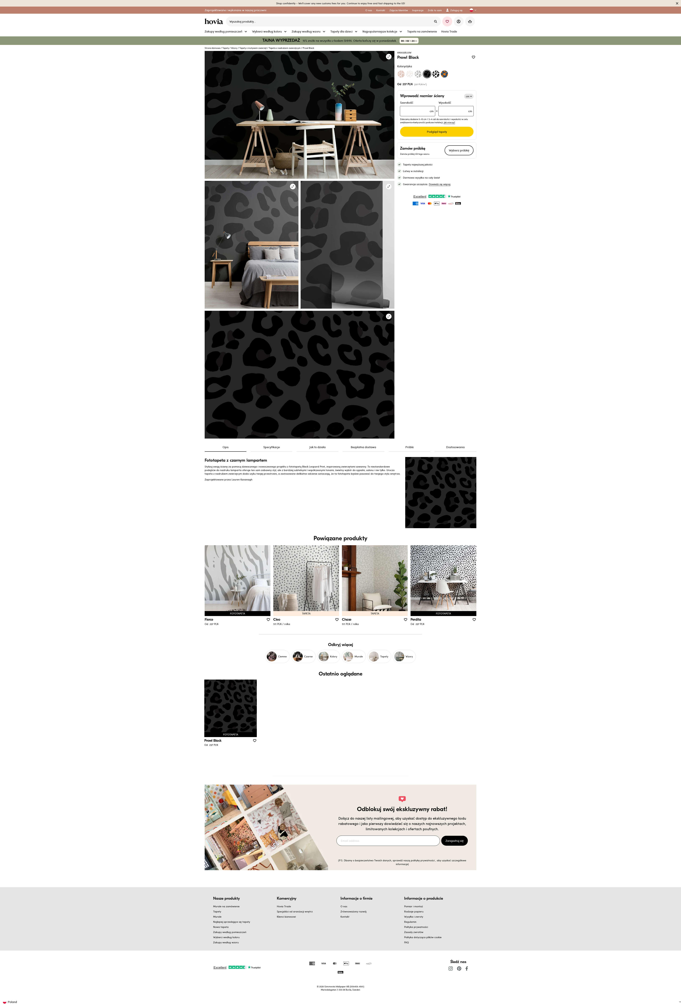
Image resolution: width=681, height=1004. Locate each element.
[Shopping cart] (470, 21)
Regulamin (410, 921)
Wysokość (455, 107)
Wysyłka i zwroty (413, 916)
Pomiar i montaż (413, 906)
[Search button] (435, 21)
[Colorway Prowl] (418, 74)
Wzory (234, 47)
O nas (343, 906)
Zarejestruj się (454, 840)
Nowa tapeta (221, 927)
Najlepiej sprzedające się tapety (231, 921)
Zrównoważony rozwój (353, 911)
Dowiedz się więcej (439, 184)
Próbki (409, 447)
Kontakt (344, 916)
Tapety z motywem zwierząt (253, 47)
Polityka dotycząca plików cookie (423, 937)
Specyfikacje (271, 447)
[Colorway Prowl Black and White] (436, 74)
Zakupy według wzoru (226, 942)
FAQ (406, 942)
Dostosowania (455, 447)
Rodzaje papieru (413, 911)
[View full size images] (389, 56)
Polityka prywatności (416, 927)
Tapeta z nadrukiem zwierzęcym (285, 47)
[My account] (459, 21)
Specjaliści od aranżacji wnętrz (295, 911)
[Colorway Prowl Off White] (410, 74)
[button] (471, 10)
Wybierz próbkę (459, 150)
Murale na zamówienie (226, 906)
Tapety (225, 47)
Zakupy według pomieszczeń (229, 932)
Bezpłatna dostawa (363, 447)
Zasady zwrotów (413, 932)
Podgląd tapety (437, 131)
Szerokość (417, 107)
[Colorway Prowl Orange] (444, 74)
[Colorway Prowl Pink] (401, 74)
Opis (226, 447)
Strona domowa (212, 47)
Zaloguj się (456, 10)
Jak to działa (317, 447)
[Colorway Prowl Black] (427, 74)
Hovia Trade (284, 906)
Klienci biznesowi (286, 916)
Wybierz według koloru (226, 937)
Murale (217, 916)
